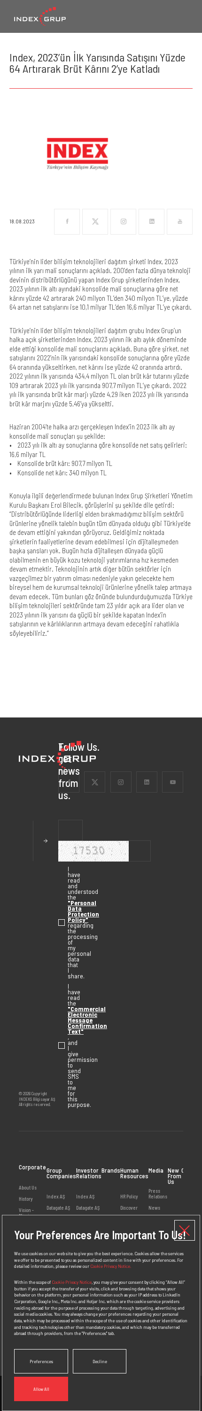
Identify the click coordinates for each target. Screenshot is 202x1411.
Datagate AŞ (58, 1208)
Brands (110, 1170)
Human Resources (134, 1173)
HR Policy (129, 1196)
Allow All (41, 1389)
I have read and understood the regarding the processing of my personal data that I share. (63, 922)
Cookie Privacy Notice (72, 1282)
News (154, 1208)
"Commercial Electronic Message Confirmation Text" (87, 1020)
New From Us (174, 1175)
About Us (28, 1187)
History (26, 1199)
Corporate (32, 1167)
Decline (100, 1361)
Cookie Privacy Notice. (110, 1266)
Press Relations (157, 1193)
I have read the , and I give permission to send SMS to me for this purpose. (63, 1045)
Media (155, 1170)
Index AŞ (56, 1196)
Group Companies (61, 1173)
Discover (129, 1208)
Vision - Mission (26, 1213)
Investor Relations (88, 1173)
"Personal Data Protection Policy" (83, 911)
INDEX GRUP (40, 16)
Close (184, 1230)
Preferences (41, 1361)
